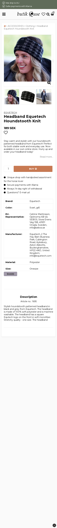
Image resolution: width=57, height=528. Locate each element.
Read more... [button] (46, 156)
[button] (43, 14)
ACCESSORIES (16, 26)
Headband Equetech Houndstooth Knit (26, 27)
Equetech (10, 112)
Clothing (30, 26)
